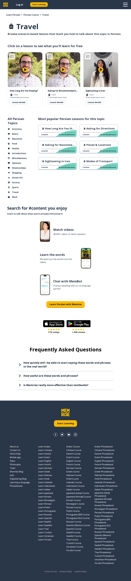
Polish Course (73, 511)
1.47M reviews (78, 332)
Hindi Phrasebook (103, 478)
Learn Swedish (45, 525)
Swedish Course (73, 536)
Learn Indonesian (46, 486)
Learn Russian (45, 514)
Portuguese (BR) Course (78, 514)
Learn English (44, 460)
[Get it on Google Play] (79, 323)
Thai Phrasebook (103, 552)
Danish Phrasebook (104, 453)
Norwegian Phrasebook (106, 509)
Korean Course (73, 500)
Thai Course (72, 539)
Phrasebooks (16, 486)
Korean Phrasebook (104, 505)
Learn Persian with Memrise (65, 304)
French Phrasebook (104, 464)
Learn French (44, 464)
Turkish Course (73, 543)
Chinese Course (73, 450)
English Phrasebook (104, 460)
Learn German (45, 468)
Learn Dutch (44, 457)
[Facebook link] (55, 435)
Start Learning (39, 4)
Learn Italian (44, 489)
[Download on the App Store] (53, 323)
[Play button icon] (25, 69)
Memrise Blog (16, 471)
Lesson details (18, 102)
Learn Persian (13, 14)
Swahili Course (73, 532)
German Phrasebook (104, 468)
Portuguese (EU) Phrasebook (102, 527)
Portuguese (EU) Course (78, 518)
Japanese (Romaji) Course (78, 496)
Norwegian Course (75, 503)
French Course (73, 464)
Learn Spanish (45, 518)
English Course (73, 460)
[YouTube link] (69, 435)
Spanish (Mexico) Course (78, 525)
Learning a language (20, 482)
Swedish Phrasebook (105, 548)
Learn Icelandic (45, 482)
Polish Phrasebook (104, 516)
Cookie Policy (81, 571)
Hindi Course (72, 478)
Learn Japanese (45, 493)
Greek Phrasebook (104, 471)
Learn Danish (44, 453)
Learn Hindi (43, 478)
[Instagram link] (75, 435)
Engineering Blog (18, 478)
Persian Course (31, 14)
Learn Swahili (44, 521)
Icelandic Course (74, 482)
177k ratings (53, 332)
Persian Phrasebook (104, 512)
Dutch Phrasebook (104, 457)
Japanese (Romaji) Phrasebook (103, 500)
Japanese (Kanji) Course (77, 493)
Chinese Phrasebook (104, 450)
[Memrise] (6, 5)
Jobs (12, 475)
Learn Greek (44, 471)
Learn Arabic (44, 446)
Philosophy (15, 464)
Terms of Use (50, 571)
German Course (73, 468)
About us (14, 446)
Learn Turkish (45, 532)
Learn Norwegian (46, 500)
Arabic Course (73, 446)
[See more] (125, 5)
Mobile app (15, 457)
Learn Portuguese (47, 511)
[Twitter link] (62, 435)
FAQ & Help (15, 453)
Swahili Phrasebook (104, 545)
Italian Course (73, 489)
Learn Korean (44, 496)
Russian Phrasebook (104, 532)
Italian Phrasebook (104, 489)
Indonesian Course (75, 486)
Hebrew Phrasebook (104, 475)
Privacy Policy (65, 571)
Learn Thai (43, 528)
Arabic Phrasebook (104, 446)
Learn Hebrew (45, 475)
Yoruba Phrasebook (104, 563)
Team (12, 468)
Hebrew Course (73, 475)
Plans (12, 460)
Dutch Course (72, 457)
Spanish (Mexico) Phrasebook (103, 537)
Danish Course (73, 453)
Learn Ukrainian (46, 536)
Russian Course (73, 521)
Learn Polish (44, 507)
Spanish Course (73, 528)
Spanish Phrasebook (104, 541)
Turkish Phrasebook (104, 556)
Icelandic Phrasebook (105, 482)
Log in (19, 4)
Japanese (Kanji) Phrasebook (102, 494)
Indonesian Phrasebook (106, 486)
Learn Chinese (45, 450)
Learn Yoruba (44, 539)
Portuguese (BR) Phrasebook (102, 521)
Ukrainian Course (74, 546)
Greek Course (72, 471)
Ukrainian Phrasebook (105, 559)
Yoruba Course (73, 550)
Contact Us (15, 450)
